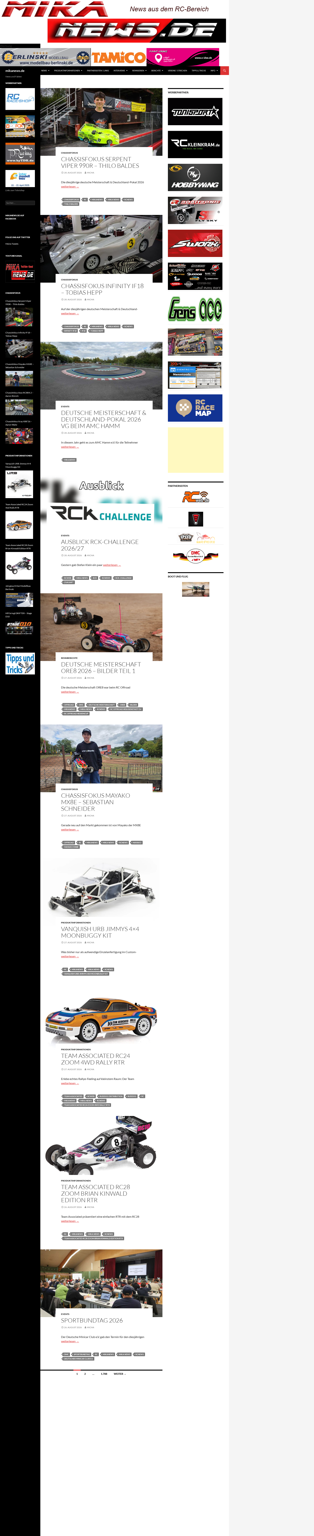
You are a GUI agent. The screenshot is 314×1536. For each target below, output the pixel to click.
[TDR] (20, 153)
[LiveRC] (195, 518)
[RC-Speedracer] (187, 537)
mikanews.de (15, 71)
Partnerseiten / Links (98, 70)
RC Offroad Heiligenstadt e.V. (126, 709)
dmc (81, 705)
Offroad (69, 705)
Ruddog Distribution (111, 1096)
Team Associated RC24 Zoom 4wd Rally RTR (95, 1059)
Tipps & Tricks (199, 70)
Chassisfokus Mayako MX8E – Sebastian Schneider (95, 802)
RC (85, 199)
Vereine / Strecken (177, 70)
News (44, 70)
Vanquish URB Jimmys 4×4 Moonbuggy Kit (100, 932)
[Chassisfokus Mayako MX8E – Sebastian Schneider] (19, 379)
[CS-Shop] (195, 177)
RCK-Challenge (123, 578)
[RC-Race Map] (195, 407)
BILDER (133, 705)
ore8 (122, 705)
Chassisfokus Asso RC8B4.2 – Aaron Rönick (19, 394)
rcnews (128, 199)
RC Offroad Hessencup (76, 713)
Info (213, 70)
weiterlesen (70, 186)
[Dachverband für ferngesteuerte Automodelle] (195, 555)
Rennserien (138, 70)
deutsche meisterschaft (101, 705)
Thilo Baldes (71, 204)
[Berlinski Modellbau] (45, 56)
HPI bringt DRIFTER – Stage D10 (18, 615)
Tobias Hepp (96, 331)
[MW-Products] (195, 243)
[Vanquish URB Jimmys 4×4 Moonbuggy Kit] (19, 484)
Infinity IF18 (70, 331)
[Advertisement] (196, 450)
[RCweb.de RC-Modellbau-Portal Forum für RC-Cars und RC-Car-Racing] (195, 498)
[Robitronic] (195, 210)
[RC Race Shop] (20, 98)
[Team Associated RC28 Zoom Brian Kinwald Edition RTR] (19, 566)
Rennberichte (69, 658)
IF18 (83, 331)
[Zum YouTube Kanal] (20, 271)
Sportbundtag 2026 (92, 1320)
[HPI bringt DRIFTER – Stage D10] (19, 628)
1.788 (104, 1373)
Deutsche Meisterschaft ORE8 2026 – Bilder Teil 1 (101, 667)
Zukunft (69, 582)
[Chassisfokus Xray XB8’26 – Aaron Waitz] (19, 436)
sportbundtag (82, 1354)
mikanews (97, 199)
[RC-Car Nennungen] (195, 374)
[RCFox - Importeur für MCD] (20, 126)
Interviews (119, 70)
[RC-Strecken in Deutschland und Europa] (206, 537)
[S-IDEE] (182, 56)
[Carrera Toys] (195, 341)
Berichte (156, 70)
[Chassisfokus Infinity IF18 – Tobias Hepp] (19, 348)
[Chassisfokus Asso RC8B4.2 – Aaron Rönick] (19, 407)
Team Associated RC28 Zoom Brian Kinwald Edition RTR (95, 1193)
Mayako (137, 842)
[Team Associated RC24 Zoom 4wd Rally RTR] (19, 525)
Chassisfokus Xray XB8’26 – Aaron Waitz (18, 423)
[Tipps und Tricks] (20, 663)
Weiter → (120, 1373)
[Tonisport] (195, 111)
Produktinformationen (67, 70)
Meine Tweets (11, 243)
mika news (113, 199)
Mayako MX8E (71, 847)
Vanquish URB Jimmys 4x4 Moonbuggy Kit (86, 974)
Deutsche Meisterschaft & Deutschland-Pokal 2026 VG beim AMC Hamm (103, 419)
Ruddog (132, 1096)
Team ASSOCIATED (73, 1096)
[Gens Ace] (195, 308)
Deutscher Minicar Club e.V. (78, 1358)
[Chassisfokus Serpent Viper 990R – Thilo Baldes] (19, 317)
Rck (95, 578)
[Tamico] (118, 56)
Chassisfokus (69, 152)
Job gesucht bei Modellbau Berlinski (18, 588)
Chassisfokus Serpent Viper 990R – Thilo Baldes (100, 162)
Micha (90, 172)
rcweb (67, 578)
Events (65, 406)
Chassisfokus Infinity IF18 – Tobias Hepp (102, 289)
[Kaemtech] (195, 276)
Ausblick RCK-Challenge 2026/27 (100, 545)
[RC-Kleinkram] (195, 144)
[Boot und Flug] (195, 589)
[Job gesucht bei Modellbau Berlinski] (19, 600)
